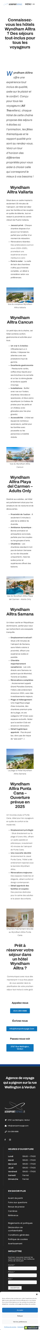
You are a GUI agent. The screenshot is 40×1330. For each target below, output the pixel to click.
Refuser (20, 1316)
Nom (10, 1279)
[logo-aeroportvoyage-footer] (15, 1102)
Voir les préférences (20, 1322)
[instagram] (10, 1140)
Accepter (20, 1310)
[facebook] (5, 1140)
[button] (37, 1294)
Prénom (11, 1272)
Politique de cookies (10, 1327)
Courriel (11, 1265)
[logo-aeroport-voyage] (12, 4)
